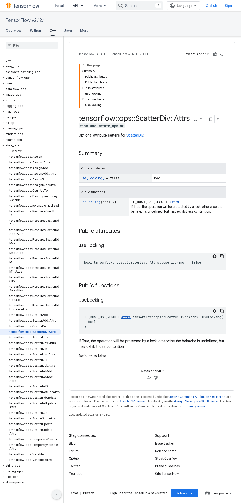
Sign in (230, 6)
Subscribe (184, 493)
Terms (74, 493)
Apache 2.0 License (133, 401)
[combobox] (139, 5)
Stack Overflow (166, 458)
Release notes (165, 451)
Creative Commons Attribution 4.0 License (196, 396)
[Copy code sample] (222, 256)
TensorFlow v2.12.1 (25, 20)
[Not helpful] (222, 54)
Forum (74, 451)
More (97, 6)
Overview (13, 30)
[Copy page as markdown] (210, 119)
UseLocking (90, 202)
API (75, 6)
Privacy (88, 493)
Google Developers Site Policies (196, 401)
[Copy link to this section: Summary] (107, 154)
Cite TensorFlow (167, 473)
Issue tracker (164, 443)
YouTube (75, 473)
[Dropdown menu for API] (83, 5)
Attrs (174, 202)
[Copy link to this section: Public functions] (124, 286)
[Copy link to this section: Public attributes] (124, 231)
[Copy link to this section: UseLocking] (108, 300)
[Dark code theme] (214, 256)
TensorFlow (86, 54)
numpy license (196, 406)
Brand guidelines (167, 466)
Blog (72, 443)
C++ (52, 30)
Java (68, 30)
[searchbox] (32, 45)
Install (59, 6)
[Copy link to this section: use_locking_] (111, 246)
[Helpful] (215, 54)
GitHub (211, 6)
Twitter (74, 466)
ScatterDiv (134, 135)
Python (35, 30)
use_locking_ (92, 178)
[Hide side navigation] (56, 494)
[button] (30, 66)
